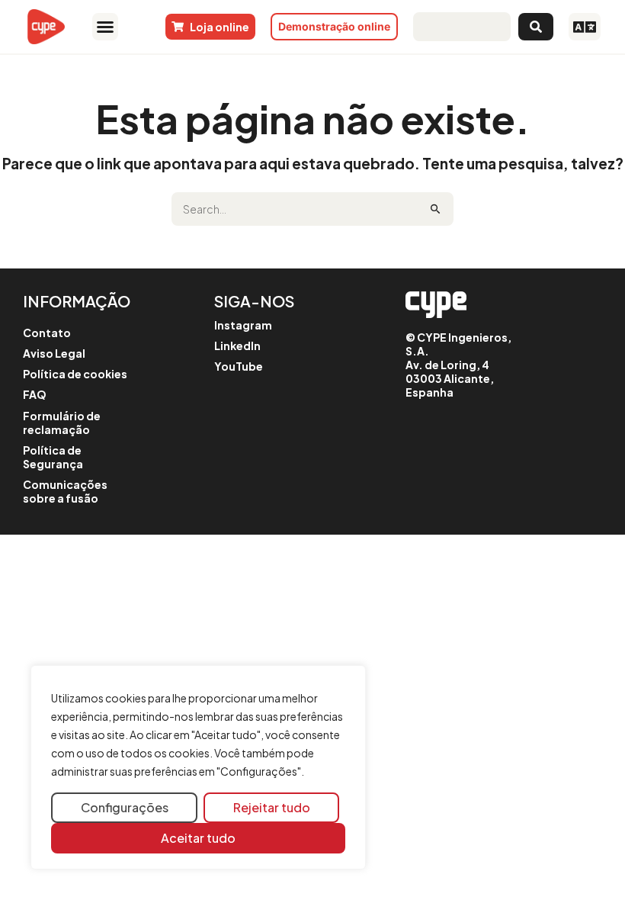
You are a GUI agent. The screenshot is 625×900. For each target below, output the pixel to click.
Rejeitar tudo (271, 807)
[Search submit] (535, 26)
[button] (104, 26)
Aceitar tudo (198, 838)
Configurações (124, 807)
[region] (198, 767)
